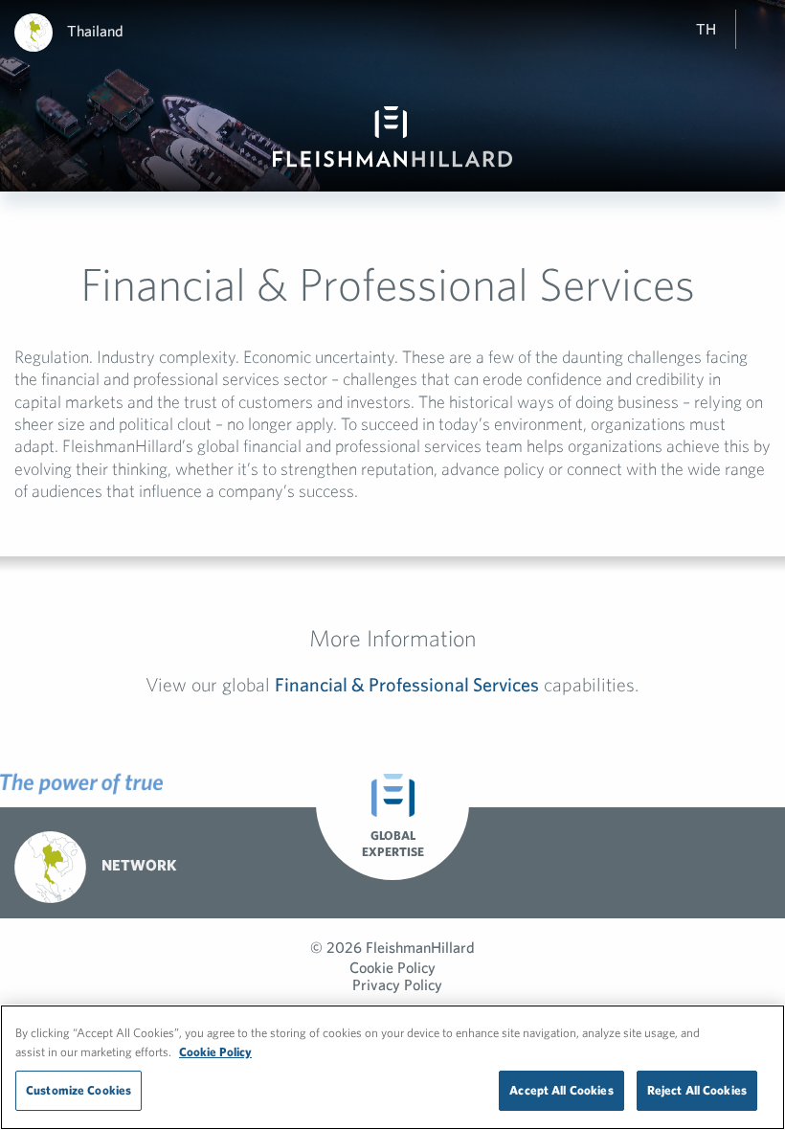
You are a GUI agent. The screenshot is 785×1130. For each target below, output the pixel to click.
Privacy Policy (397, 984)
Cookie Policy (392, 967)
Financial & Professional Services (407, 684)
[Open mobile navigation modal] (765, 28)
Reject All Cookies (697, 1090)
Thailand (95, 30)
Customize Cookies (78, 1090)
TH (706, 28)
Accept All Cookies (561, 1090)
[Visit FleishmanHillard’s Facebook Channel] (696, 863)
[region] (392, 1067)
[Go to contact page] (587, 863)
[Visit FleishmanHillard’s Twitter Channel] (641, 863)
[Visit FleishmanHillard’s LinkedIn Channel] (750, 863)
